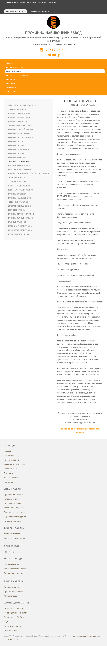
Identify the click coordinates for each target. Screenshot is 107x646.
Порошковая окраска (13, 573)
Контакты (10, 91)
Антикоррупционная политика (86, 636)
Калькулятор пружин (15, 11)
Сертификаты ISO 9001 (14, 617)
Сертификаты (12, 87)
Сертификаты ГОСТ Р (13, 608)
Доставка (10, 83)
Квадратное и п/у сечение (20, 206)
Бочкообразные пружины (20, 230)
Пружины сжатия (16, 153)
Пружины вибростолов (19, 113)
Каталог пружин (13, 71)
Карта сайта (12, 639)
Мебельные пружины (18, 202)
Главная (9, 63)
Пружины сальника (17, 194)
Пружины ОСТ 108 (16, 145)
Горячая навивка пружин (20, 125)
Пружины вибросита (17, 121)
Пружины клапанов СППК (19, 198)
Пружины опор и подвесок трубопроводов (28, 174)
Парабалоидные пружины (15, 516)
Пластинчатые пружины (19, 165)
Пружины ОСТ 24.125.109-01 (20, 137)
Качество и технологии (17, 75)
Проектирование (28, 2)
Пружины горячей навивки (21, 129)
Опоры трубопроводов (19, 186)
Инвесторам (12, 2)
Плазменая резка (11, 564)
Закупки (52, 2)
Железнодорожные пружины (22, 105)
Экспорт (42, 2)
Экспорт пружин (11, 477)
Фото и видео (12, 79)
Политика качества (12, 626)
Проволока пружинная (18, 234)
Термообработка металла (15, 568)
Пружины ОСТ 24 (15, 141)
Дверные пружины (16, 210)
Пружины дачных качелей (20, 218)
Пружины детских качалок (21, 214)
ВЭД (6, 621)
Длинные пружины (17, 222)
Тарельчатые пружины (18, 161)
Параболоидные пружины (20, 170)
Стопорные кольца (17, 182)
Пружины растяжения (18, 149)
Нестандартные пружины (20, 226)
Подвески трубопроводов (20, 190)
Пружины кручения (17, 157)
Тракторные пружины (18, 109)
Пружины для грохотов (19, 117)
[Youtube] (54, 55)
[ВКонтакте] (50, 55)
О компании (9, 455)
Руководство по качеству (15, 612)
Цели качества (10, 630)
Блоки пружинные (16, 178)
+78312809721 (55, 50)
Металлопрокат (11, 596)
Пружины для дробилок (19, 133)
